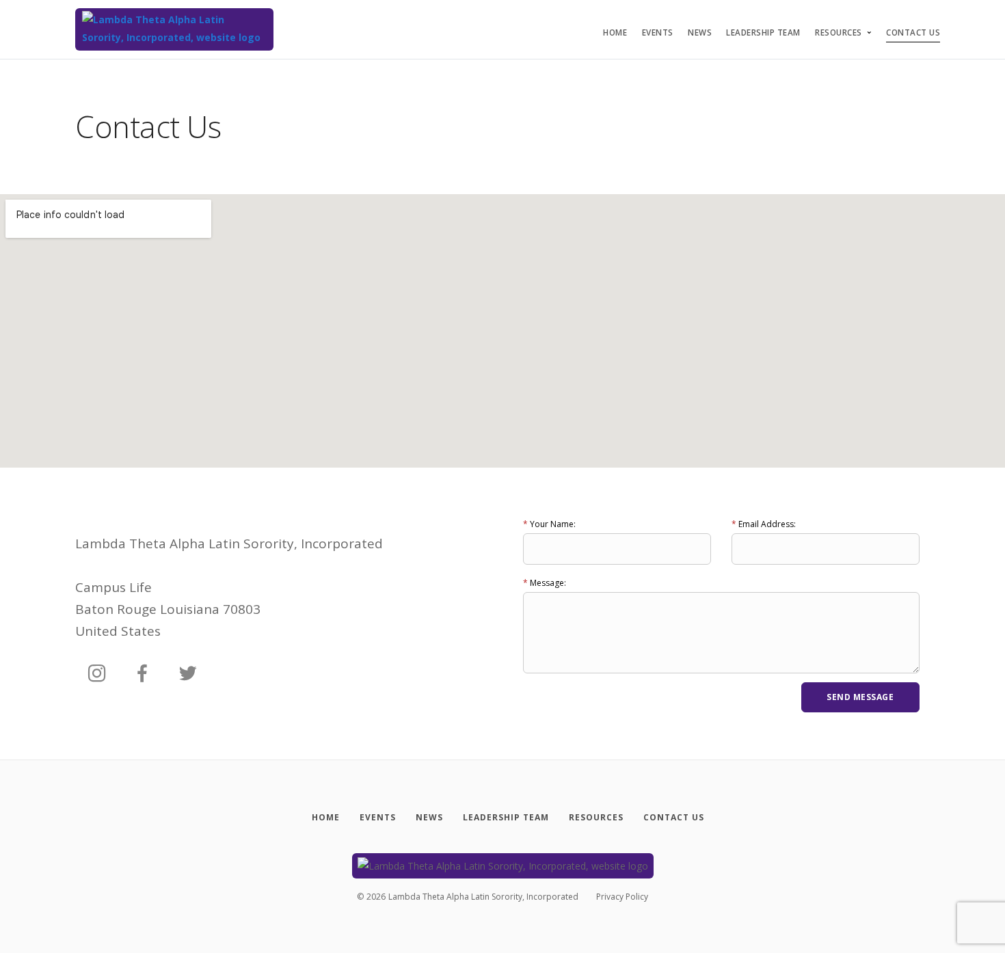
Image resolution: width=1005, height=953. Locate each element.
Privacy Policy (622, 896)
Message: (544, 583)
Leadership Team (763, 32)
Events (657, 32)
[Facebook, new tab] (142, 674)
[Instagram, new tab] (97, 674)
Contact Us (913, 32)
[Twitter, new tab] (188, 674)
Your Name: (549, 524)
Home (615, 32)
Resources (838, 32)
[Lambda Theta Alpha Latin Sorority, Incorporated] (174, 29)
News (700, 32)
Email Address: (764, 524)
